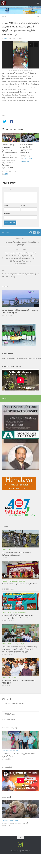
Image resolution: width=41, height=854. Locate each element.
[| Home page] (4, 3)
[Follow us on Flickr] (34, 232)
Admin (6, 38)
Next (36, 44)
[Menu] (38, 3)
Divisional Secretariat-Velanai (14, 704)
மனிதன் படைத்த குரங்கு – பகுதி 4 (15, 823)
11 (27, 70)
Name (6, 205)
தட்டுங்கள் (7, 709)
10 (26, 70)
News (4, 17)
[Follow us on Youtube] (38, 232)
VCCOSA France (9, 714)
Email (23, 205)
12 (29, 70)
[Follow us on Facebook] (30, 232)
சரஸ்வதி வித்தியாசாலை (19, 612)
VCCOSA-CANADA (13, 678)
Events (4, 550)
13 (31, 70)
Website (7, 213)
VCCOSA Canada (9, 719)
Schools (11, 550)
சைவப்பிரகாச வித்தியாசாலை (21, 644)
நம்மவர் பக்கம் (14, 820)
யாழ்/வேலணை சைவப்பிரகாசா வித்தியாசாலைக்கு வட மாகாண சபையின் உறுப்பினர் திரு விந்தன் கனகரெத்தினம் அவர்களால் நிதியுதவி (19, 649)
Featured (5, 751)
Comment (7, 190)
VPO (16, 751)
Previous (31, 44)
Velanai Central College (17, 581)
